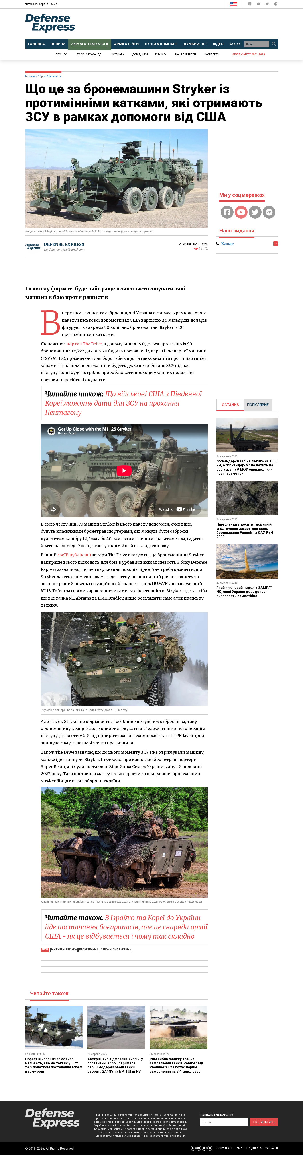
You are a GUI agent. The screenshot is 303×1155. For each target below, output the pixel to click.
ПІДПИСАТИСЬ (264, 1122)
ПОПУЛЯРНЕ (258, 405)
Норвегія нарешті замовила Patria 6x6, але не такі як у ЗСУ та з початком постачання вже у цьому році (53, 1065)
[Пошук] (274, 44)
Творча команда (89, 54)
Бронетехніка (88, 949)
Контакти (212, 54)
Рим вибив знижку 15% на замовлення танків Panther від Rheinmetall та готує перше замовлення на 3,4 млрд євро (176, 1065)
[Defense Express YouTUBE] (259, 5)
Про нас (61, 54)
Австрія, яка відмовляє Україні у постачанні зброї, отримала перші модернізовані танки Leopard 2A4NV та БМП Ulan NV (115, 1065)
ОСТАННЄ (230, 405)
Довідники (140, 54)
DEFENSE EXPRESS (64, 244)
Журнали (118, 54)
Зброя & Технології (49, 76)
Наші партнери (185, 54)
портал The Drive (84, 343)
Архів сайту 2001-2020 (248, 54)
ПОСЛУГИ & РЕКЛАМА (228, 1148)
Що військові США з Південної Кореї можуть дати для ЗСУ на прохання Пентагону (123, 403)
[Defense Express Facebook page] (250, 5)
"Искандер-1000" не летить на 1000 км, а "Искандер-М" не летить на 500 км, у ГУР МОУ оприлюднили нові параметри (246, 467)
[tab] (230, 405)
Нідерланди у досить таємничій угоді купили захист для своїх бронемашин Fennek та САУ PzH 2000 (244, 530)
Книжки (161, 54)
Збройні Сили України (116, 949)
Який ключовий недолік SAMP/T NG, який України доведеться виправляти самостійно (244, 592)
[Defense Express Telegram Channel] (276, 5)
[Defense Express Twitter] (267, 5)
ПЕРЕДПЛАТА (253, 1148)
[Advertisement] (188, 24)
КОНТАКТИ (271, 1148)
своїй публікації (74, 554)
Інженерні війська (64, 949)
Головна (30, 76)
